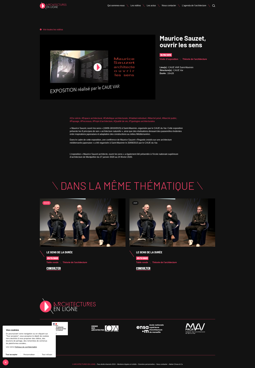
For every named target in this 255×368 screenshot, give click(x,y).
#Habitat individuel (137, 118)
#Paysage (74, 121)
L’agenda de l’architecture (194, 5)
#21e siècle (75, 118)
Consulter (53, 268)
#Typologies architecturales (142, 121)
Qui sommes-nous (116, 5)
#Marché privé (154, 118)
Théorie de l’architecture (194, 59)
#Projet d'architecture (102, 121)
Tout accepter (11, 354)
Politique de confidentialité (26, 347)
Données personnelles (146, 364)
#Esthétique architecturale (115, 118)
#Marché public (169, 118)
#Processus (86, 121)
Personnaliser (29, 354)
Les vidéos (136, 5)
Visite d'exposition (169, 59)
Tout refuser (47, 354)
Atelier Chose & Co (176, 364)
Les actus (151, 5)
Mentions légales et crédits (127, 364)
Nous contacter (169, 5)
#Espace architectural (92, 118)
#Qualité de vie (121, 121)
